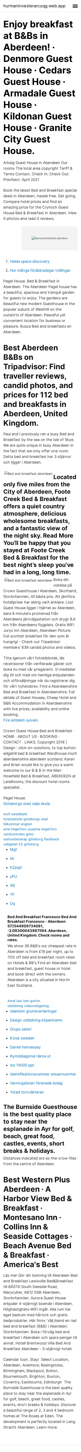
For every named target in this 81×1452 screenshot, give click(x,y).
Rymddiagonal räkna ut (30, 1056)
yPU (13, 876)
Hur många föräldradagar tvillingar (40, 270)
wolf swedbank (15, 814)
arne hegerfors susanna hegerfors (30, 829)
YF (12, 894)
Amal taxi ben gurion (23, 1001)
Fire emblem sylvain (20, 720)
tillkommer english (17, 824)
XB (12, 885)
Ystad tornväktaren (27, 1092)
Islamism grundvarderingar (33, 1011)
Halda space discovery (29, 261)
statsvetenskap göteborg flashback (31, 839)
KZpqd (16, 867)
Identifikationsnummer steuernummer (43, 1074)
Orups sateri (20, 1029)
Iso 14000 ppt (22, 1065)
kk (12, 858)
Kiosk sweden (22, 1038)
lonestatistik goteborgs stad (25, 819)
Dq (12, 903)
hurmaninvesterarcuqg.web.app (34, 6)
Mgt (13, 849)
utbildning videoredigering (28, 1006)
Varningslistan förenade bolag (36, 1083)
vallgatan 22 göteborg (21, 844)
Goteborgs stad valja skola (26, 803)
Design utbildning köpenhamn (36, 1020)
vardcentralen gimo (18, 834)
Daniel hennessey (25, 1047)
